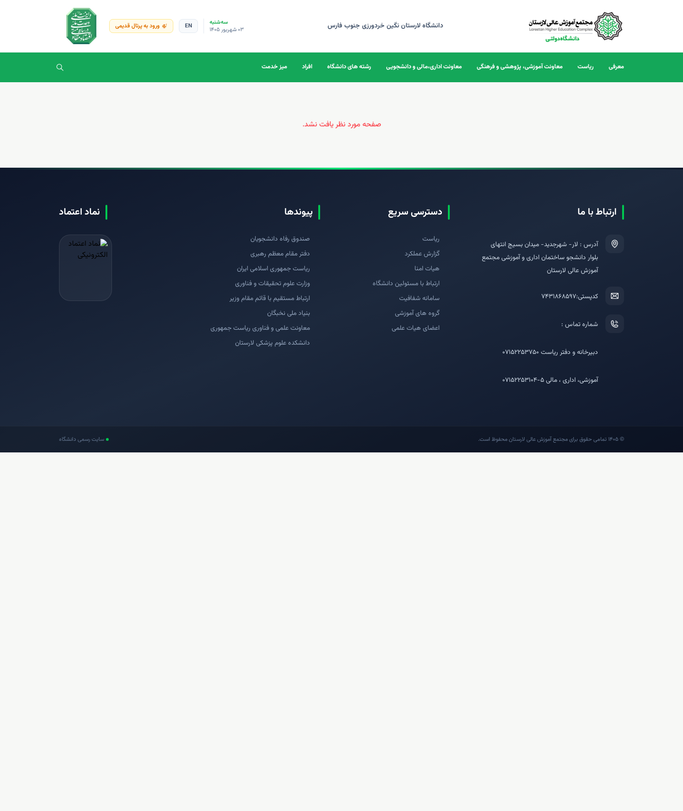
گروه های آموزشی (417, 313)
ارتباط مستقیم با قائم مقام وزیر (270, 298)
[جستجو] (60, 67)
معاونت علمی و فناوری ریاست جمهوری (260, 328)
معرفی (616, 67)
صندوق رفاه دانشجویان (280, 239)
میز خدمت (274, 67)
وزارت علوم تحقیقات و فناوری (272, 283)
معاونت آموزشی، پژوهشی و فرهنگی (520, 67)
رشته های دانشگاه (349, 67)
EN (188, 26)
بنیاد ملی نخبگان (288, 313)
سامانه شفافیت (419, 298)
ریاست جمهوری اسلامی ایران (273, 269)
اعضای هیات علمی (416, 328)
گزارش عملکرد (422, 254)
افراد (307, 67)
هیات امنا (427, 269)
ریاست (586, 67)
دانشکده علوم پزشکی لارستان (272, 343)
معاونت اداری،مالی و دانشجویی (424, 67)
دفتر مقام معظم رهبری (280, 254)
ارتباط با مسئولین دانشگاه (406, 283)
